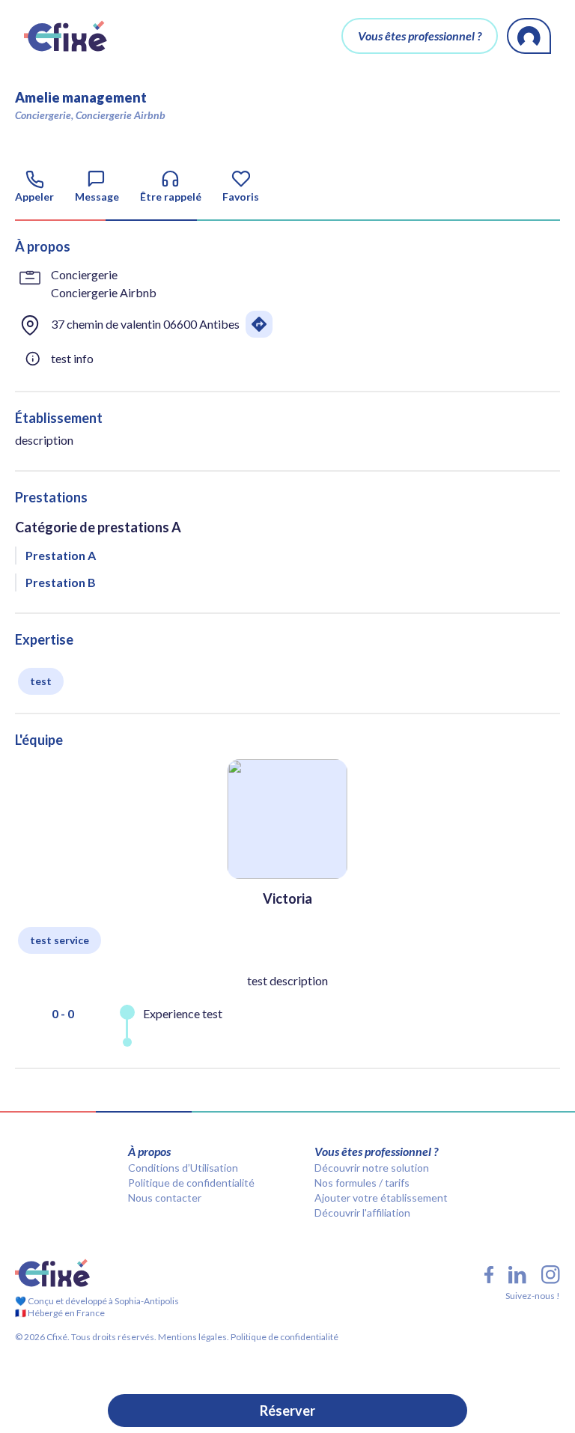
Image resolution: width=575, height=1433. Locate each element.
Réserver (287, 1410)
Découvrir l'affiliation (362, 1212)
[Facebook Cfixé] (488, 1274)
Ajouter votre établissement (381, 1197)
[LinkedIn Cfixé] (517, 1275)
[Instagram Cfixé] (550, 1274)
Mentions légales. (192, 1336)
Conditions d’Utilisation (183, 1167)
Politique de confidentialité (191, 1182)
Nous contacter (164, 1197)
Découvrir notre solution (371, 1167)
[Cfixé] (65, 36)
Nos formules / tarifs (362, 1182)
